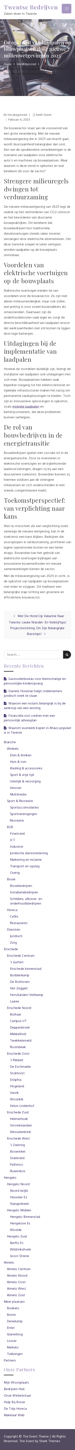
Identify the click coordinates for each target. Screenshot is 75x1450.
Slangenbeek (19, 1204)
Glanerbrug (15, 1334)
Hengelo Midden (19, 1210)
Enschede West (18, 1138)
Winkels (13, 749)
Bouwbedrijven (21, 886)
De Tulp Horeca (15, 1408)
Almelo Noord (17, 1275)
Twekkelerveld (21, 1040)
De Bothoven (20, 982)
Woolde (16, 1230)
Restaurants (19, 923)
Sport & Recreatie (20, 801)
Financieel (17, 833)
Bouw (11, 879)
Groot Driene (19, 1256)
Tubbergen (15, 1354)
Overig (15, 873)
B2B (10, 827)
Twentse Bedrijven (31, 7)
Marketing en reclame (26, 860)
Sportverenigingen (23, 814)
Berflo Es (17, 1243)
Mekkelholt (18, 1034)
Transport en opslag (25, 866)
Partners (10, 1360)
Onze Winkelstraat (17, 1395)
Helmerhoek (19, 1119)
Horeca (12, 910)
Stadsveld (17, 1158)
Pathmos (16, 1164)
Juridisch (16, 936)
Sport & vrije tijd (22, 775)
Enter (11, 1328)
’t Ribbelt (16, 1060)
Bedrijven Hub (14, 1389)
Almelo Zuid (16, 1295)
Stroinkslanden (21, 1125)
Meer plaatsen (14, 1302)
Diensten (13, 929)
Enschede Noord (19, 1008)
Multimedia (18, 794)
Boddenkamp (19, 975)
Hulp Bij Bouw (14, 1402)
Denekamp (15, 1321)
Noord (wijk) (19, 1191)
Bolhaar (15, 1014)
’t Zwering (17, 1145)
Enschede (11, 949)
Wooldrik (16, 1099)
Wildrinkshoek (20, 1249)
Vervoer (16, 788)
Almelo (9, 1262)
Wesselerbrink (20, 1132)
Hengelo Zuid (17, 1236)
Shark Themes (49, 1441)
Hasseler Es (18, 1197)
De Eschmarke (20, 1066)
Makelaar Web (14, 1415)
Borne (11, 1315)
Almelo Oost (16, 1282)
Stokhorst (17, 1073)
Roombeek (18, 1047)
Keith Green (44, 114)
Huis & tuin (18, 762)
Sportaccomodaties (24, 807)
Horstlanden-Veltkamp (26, 995)
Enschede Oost (18, 1053)
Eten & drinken (21, 755)
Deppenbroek (20, 1027)
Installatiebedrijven (24, 892)
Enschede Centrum (21, 956)
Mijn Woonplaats (16, 1382)
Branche (10, 742)
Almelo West (16, 1288)
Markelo (13, 1347)
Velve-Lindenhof (22, 1106)
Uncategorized (17, 114)
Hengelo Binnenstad (25, 1217)
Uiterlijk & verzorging (25, 781)
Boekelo (13, 1308)
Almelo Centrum (19, 1269)
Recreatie (17, 820)
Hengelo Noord (18, 1184)
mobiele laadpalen (25, 406)
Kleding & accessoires (26, 768)
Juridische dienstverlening (29, 853)
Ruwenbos (18, 1171)
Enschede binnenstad (26, 969)
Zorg (13, 942)
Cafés (14, 916)
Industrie (16, 846)
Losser (12, 1341)
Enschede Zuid (18, 1112)
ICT (12, 840)
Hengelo (10, 1177)
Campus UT (18, 1021)
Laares (14, 1001)
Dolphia (16, 1080)
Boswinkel (18, 1151)
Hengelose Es (20, 1223)
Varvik (14, 1093)
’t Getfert (17, 962)
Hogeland (17, 1086)
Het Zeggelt (19, 988)
